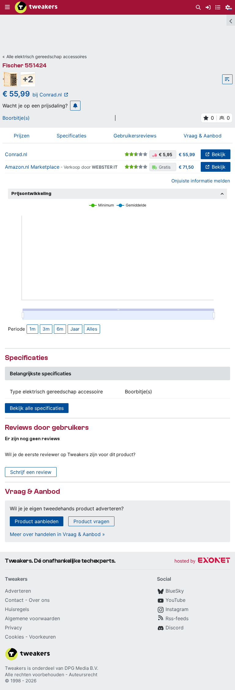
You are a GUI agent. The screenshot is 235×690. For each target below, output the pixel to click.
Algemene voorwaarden (32, 618)
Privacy (13, 627)
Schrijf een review (30, 472)
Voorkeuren (42, 637)
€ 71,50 (186, 167)
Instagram (177, 609)
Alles (92, 329)
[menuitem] (198, 7)
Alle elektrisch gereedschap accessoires (46, 56)
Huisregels (17, 609)
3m (46, 329)
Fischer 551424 (24, 65)
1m (32, 329)
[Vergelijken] (227, 79)
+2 (27, 79)
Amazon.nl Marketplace (32, 167)
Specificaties (71, 136)
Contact (14, 600)
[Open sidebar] (230, 20)
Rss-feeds (177, 618)
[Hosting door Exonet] (202, 561)
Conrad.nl (16, 154)
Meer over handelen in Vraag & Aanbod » (57, 534)
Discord (175, 627)
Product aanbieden (36, 521)
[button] (7, 7)
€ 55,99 (187, 154)
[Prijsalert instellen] (75, 106)
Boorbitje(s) (16, 118)
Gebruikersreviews (135, 136)
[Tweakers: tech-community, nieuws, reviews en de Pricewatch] (36, 7)
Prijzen (21, 136)
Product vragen (91, 521)
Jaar (75, 329)
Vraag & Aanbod (203, 136)
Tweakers (15, 668)
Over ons (39, 600)
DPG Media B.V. (81, 668)
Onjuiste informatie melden (200, 181)
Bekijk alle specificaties (37, 408)
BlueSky (175, 591)
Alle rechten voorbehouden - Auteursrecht (51, 674)
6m (60, 329)
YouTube (175, 600)
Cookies (14, 637)
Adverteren (18, 591)
